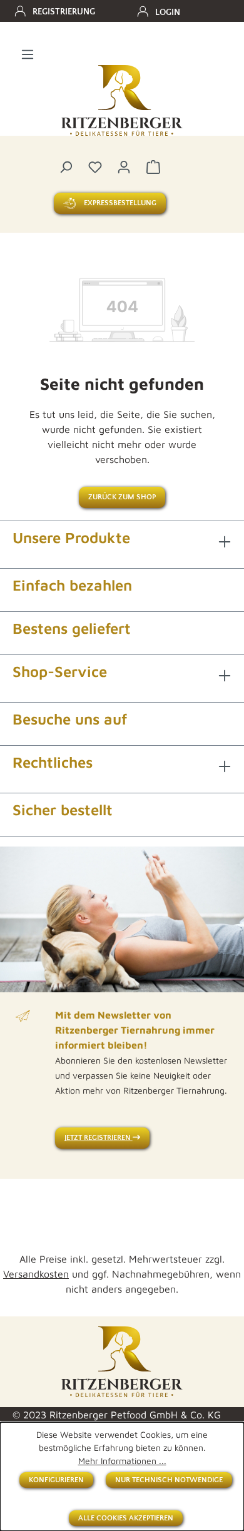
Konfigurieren (56, 1480)
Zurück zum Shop (122, 497)
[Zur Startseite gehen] (122, 100)
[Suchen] (66, 166)
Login (167, 13)
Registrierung (64, 12)
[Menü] (28, 53)
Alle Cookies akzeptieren (125, 1518)
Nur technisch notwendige (169, 1480)
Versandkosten (36, 1273)
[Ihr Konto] (124, 166)
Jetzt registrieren (98, 1138)
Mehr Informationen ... (122, 1460)
